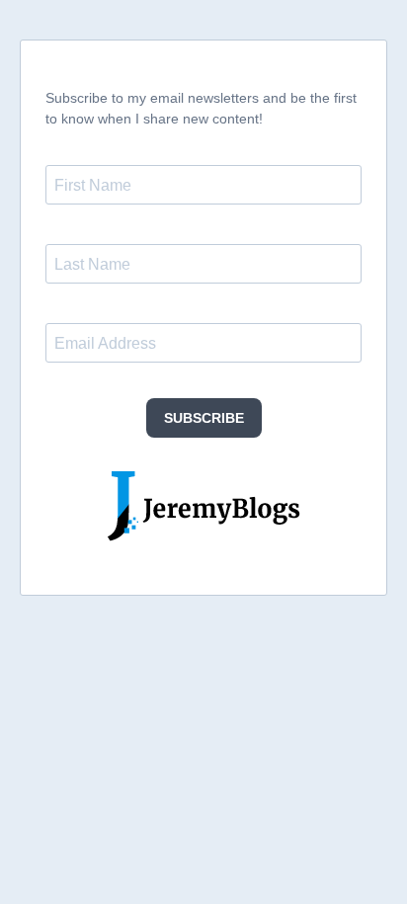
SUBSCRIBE (204, 418)
